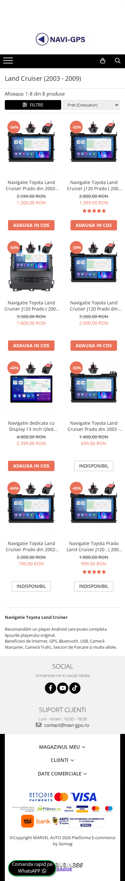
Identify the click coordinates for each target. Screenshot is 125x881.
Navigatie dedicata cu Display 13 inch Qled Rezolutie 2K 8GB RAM (31, 426)
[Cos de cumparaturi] (103, 60)
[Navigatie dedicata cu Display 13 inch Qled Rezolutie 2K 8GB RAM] (31, 388)
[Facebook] (50, 688)
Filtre (35, 105)
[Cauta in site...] (118, 60)
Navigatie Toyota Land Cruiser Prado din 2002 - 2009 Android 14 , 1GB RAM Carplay (94, 426)
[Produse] (8, 62)
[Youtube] (62, 688)
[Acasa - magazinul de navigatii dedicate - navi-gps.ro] (62, 39)
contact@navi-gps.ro (66, 725)
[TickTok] (74, 688)
